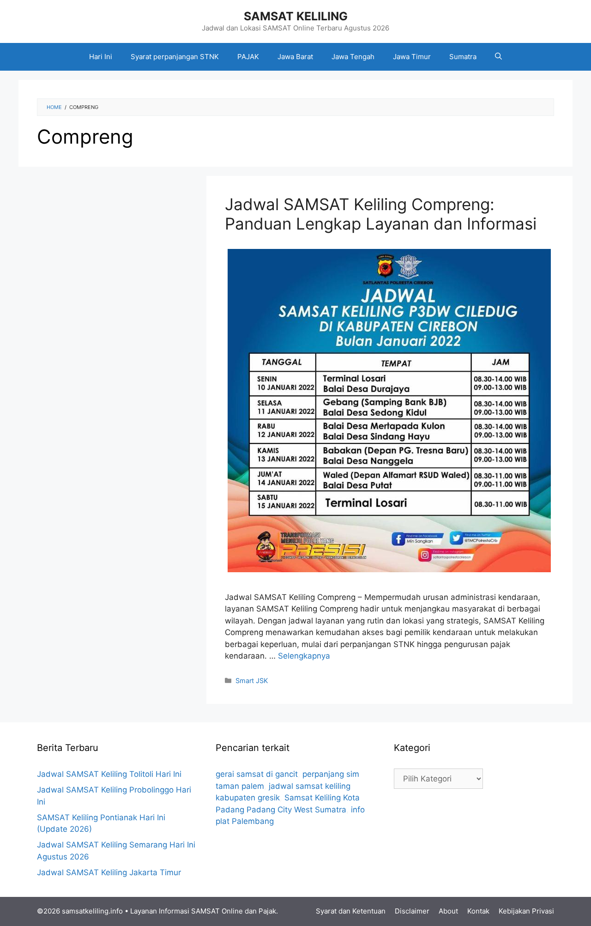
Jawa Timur (412, 56)
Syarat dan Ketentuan (351, 911)
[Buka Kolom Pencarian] (498, 57)
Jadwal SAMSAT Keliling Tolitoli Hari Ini (109, 774)
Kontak (478, 911)
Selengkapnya (304, 655)
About (448, 911)
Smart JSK (251, 680)
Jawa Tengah (353, 56)
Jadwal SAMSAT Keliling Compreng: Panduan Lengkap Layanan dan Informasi (381, 213)
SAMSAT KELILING (296, 16)
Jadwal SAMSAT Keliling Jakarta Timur (109, 872)
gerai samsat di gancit (257, 774)
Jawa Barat (295, 56)
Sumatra (462, 56)
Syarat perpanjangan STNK (175, 56)
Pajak (267, 911)
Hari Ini (100, 56)
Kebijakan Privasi (526, 911)
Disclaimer (412, 911)
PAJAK (248, 56)
